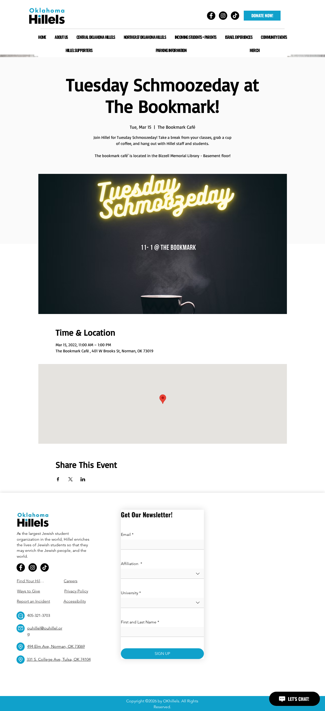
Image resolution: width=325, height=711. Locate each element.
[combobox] (162, 573)
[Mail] (21, 628)
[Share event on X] (70, 479)
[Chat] (21, 615)
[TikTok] (44, 567)
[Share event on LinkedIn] (82, 479)
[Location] (21, 646)
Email (127, 534)
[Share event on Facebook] (58, 479)
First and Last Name (140, 622)
